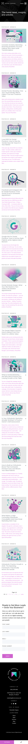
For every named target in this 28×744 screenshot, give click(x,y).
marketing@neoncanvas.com (14, 698)
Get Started (7, 742)
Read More (12, 66)
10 (16, 594)
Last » (22, 594)
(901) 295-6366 (14, 689)
